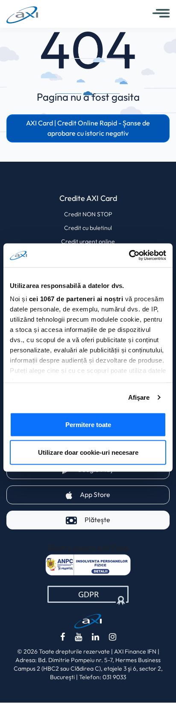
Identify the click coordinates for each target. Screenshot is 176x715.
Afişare (139, 397)
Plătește (97, 519)
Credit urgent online (88, 241)
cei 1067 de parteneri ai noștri (76, 298)
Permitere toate (88, 424)
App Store (125, 494)
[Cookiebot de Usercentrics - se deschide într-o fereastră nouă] (128, 255)
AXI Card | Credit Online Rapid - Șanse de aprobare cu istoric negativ (88, 128)
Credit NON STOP (88, 214)
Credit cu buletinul (88, 228)
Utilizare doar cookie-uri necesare (88, 452)
